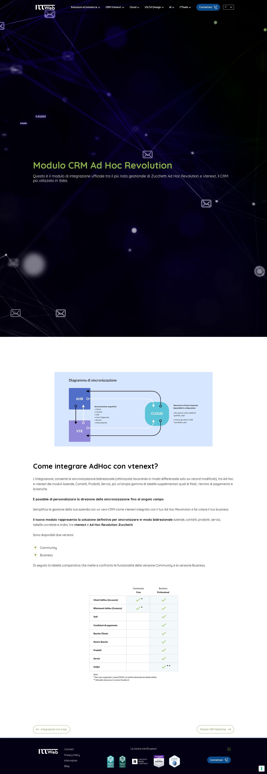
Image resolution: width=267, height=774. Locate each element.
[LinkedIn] (229, 749)
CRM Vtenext (113, 7)
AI (170, 7)
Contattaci (205, 7)
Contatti (69, 749)
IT (226, 7)
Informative (70, 760)
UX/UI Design (153, 7)
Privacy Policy (72, 755)
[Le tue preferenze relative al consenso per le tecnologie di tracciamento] (262, 769)
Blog (66, 766)
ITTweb (184, 7)
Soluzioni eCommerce (84, 7)
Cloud (133, 7)
